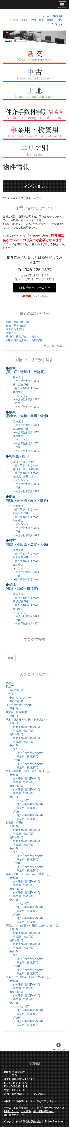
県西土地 (18, 550)
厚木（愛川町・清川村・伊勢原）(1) (27, 719)
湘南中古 (18, 520)
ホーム (45, 16)
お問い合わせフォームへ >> (34, 287)
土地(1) (13, 723)
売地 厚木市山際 (16, 325)
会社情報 (26, 1111)
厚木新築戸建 (21, 384)
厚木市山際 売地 (15, 329)
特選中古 (11, 332)
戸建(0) (13, 708)
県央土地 (18, 421)
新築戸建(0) (16, 690)
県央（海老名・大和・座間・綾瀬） (33, 19)
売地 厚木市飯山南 (17, 321)
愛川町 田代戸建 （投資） (22, 336)
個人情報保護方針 (43, 1111)
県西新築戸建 (21, 557)
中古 (60, 19)
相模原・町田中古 (23, 476)
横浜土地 (18, 594)
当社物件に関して (14, 1115)
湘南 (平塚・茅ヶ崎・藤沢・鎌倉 (26, 498)
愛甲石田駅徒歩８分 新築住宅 (24, 340)
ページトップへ (58, 1049)
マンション (21, 395)
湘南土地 (18, 505)
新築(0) (10, 686)
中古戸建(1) (16, 701)
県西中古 (18, 564)
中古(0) (13, 745)
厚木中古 (18, 392)
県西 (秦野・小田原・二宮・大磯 (26, 542)
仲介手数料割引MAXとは (50, 1107)
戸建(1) (13, 715)
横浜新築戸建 (21, 601)
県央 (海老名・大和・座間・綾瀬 (26, 414)
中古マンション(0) (20, 697)
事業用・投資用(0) (23, 730)
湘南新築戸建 (21, 513)
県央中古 (18, 436)
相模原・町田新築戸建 (26, 469)
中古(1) (10, 693)
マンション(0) (21, 749)
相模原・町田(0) (15, 822)
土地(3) (10, 682)
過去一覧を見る (53, 345)
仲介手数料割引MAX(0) (19, 704)
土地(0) (13, 774)
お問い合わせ (11, 1111)
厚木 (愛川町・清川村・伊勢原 (24, 370)
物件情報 (58, 16)
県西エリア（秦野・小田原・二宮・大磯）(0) (32, 925)
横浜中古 (18, 608)
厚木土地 (18, 377)
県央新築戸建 (21, 428)
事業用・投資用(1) (16, 712)
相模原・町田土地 (23, 461)
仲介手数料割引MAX (27, 380)
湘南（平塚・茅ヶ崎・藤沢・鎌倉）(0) (28, 874)
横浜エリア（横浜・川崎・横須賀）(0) (28, 977)
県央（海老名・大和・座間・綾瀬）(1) (28, 771)
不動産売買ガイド (23, 1107)
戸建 (17, 403)
